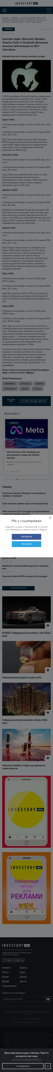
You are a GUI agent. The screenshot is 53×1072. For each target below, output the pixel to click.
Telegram (26, 544)
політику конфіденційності (26, 1059)
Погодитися (22, 1066)
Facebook (26, 537)
